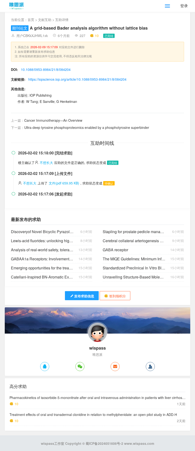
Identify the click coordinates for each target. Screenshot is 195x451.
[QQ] (44, 366)
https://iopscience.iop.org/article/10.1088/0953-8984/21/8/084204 (77, 79)
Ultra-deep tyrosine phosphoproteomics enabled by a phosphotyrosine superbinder (86, 127)
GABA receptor (115, 249)
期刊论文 (19, 28)
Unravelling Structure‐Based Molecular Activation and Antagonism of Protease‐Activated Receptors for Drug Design (134, 277)
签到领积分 (117, 296)
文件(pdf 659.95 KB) (64, 183)
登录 (184, 5)
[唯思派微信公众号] (79, 366)
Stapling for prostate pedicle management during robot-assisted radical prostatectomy (134, 231)
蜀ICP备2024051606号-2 (104, 443)
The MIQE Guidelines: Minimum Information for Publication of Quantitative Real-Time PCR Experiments (134, 259)
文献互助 (44, 19)
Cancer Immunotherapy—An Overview (53, 120)
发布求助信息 (84, 296)
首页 (31, 19)
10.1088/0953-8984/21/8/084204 (46, 69)
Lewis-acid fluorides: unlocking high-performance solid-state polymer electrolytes (42, 240)
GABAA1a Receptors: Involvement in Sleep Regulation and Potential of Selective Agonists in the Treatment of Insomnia (42, 259)
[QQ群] (150, 366)
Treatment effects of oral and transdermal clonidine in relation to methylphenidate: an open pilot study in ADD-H (93, 414)
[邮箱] (115, 366)
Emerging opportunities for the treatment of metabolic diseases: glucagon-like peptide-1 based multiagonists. (42, 268)
